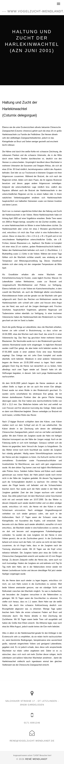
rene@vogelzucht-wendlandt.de (32, 741)
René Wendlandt (36, 759)
